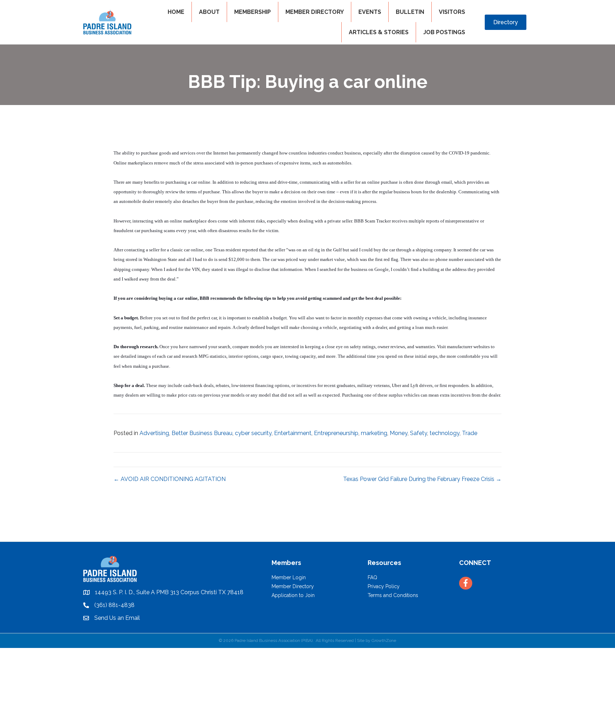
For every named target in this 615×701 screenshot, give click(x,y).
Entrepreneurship (336, 433)
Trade (469, 433)
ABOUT (209, 12)
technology (444, 433)
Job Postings (444, 32)
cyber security (253, 433)
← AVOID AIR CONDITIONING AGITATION (170, 479)
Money (399, 433)
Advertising (154, 433)
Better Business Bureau (202, 433)
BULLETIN (410, 12)
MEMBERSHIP (252, 12)
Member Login (289, 577)
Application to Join (293, 595)
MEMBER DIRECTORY (314, 12)
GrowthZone (384, 640)
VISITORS (452, 12)
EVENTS (369, 12)
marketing (374, 433)
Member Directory (293, 586)
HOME (176, 12)
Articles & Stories (379, 32)
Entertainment (292, 433)
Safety (418, 433)
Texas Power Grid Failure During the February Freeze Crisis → (422, 479)
